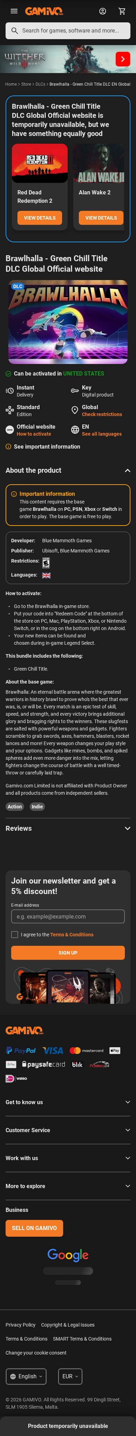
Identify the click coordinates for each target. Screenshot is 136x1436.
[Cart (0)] (122, 11)
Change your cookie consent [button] (36, 1353)
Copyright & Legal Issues (68, 1325)
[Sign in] (102, 11)
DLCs (40, 84)
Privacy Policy (21, 1325)
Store (26, 84)
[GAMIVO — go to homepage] (44, 11)
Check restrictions (102, 414)
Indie (37, 806)
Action (15, 806)
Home (11, 84)
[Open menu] (14, 11)
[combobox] (68, 30)
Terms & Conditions (71, 934)
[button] (68, 470)
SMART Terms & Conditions (82, 1339)
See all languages (102, 434)
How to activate (34, 434)
